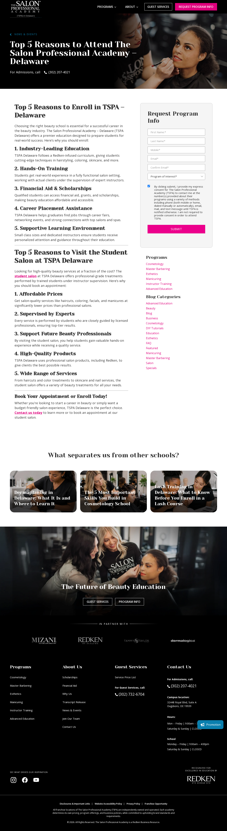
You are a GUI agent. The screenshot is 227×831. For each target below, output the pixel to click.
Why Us (67, 693)
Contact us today (28, 412)
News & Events (24, 34)
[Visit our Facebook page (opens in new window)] (24, 780)
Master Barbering (158, 269)
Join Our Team (71, 718)
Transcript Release (74, 702)
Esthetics (152, 274)
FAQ (148, 343)
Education (152, 333)
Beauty (150, 308)
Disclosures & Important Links (75, 803)
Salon (149, 363)
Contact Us (69, 727)
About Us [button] (72, 666)
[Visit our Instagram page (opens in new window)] (13, 780)
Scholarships (69, 677)
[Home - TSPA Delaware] (26, 6)
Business (152, 318)
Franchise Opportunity (156, 803)
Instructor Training (159, 284)
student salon (26, 276)
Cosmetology (155, 264)
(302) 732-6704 (137, 694)
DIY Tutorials (155, 328)
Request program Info (196, 7)
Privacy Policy (133, 803)
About (130, 7)
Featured (152, 348)
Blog (149, 313)
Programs (105, 7)
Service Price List (125, 677)
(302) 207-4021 (184, 685)
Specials (151, 368)
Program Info (129, 602)
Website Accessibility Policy (108, 803)
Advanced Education (159, 289)
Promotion (213, 725)
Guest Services (158, 7)
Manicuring (153, 279)
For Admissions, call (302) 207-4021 (40, 72)
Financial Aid (69, 685)
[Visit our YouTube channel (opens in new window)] (36, 780)
